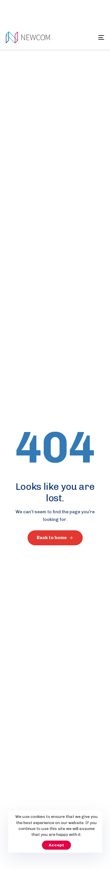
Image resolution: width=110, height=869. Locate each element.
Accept (56, 845)
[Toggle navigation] (87, 37)
